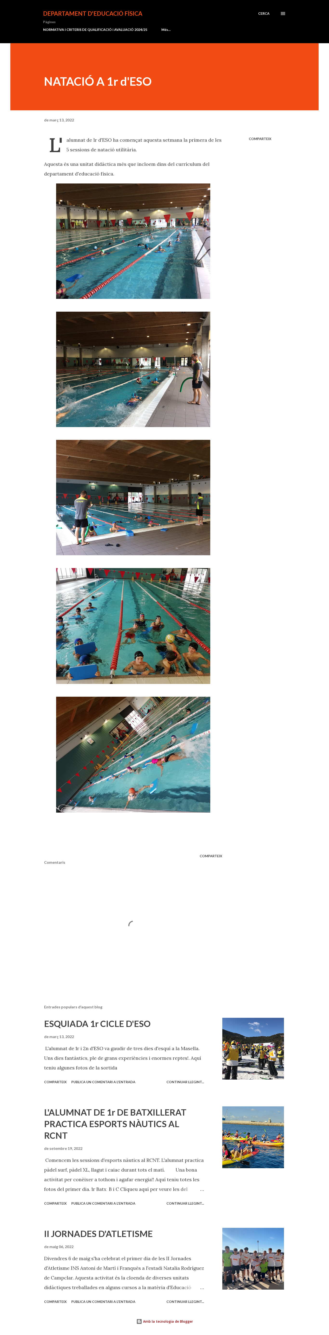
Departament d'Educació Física (92, 13)
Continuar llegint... (185, 1082)
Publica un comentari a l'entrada (103, 1082)
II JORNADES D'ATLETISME (98, 1233)
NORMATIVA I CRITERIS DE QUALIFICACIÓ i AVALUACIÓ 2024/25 (95, 30)
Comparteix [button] (260, 139)
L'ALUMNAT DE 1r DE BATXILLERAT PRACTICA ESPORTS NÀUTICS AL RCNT (115, 1124)
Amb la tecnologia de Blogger (167, 1321)
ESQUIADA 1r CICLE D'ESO (97, 1023)
